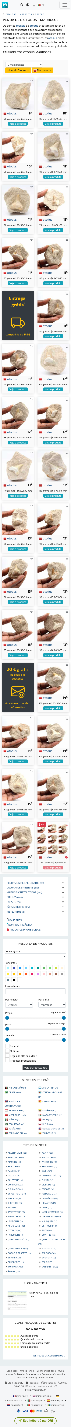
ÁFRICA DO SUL (18, 1133)
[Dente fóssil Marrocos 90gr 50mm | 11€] (18, 200)
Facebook (33, 1382)
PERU (47, 1119)
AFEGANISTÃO (17, 1087)
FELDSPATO (49, 1193)
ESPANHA (49, 1101)
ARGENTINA (50, 1087)
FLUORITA (14, 1198)
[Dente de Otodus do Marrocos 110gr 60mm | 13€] (18, 465)
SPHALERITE (16, 1262)
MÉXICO (14, 1119)
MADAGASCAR (52, 1115)
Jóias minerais (18, 906)
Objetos (15, 897)
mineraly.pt (37, 1404)
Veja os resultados (35, 1067)
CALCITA (14, 1175)
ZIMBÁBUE (49, 1133)
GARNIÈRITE (50, 1198)
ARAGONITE (49, 1166)
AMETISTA (48, 1157)
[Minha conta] (28, 5)
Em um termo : (13, 986)
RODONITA (49, 1248)
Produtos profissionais (25, 929)
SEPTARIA (14, 1257)
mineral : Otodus (17, 70)
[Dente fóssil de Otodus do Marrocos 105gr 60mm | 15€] (18, 784)
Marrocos (26, 14)
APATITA (14, 1166)
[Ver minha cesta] (34, 5)
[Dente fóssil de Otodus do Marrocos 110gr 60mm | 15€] (53, 784)
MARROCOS (17, 1115)
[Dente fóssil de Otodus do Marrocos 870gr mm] (53, 837)
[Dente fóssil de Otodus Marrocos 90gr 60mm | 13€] (18, 519)
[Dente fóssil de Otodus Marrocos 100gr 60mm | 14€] (53, 678)
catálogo (10, 14)
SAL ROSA (48, 1253)
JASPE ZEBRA (16, 1216)
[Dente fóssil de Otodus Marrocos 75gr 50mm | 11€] (18, 359)
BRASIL (15, 1092)
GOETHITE (15, 1202)
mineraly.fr (22, 1395)
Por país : (43, 999)
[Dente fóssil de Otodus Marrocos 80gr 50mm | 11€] (53, 306)
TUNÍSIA (14, 1128)
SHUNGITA (49, 1257)
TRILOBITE (49, 1262)
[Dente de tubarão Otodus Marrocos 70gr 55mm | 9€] (18, 94)
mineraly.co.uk (44, 1395)
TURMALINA (15, 1266)
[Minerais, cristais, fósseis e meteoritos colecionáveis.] (5, 5)
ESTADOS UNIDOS (53, 1128)
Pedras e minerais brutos (25, 882)
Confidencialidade (46, 1370)
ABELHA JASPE (17, 1152)
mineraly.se (57, 1404)
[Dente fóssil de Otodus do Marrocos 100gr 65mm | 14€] (18, 731)
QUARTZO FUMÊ (18, 1239)
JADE (12, 1207)
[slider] (7, 1018)
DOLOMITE (15, 1189)
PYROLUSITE (16, 1234)
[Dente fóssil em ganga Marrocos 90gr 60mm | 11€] (53, 147)
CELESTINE (15, 1180)
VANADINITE (50, 1266)
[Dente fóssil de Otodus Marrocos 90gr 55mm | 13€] (53, 572)
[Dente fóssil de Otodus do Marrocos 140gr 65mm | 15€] (18, 837)
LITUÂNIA (49, 1110)
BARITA (47, 1170)
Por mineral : (12, 999)
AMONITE (14, 1161)
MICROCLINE (16, 1225)
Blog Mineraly (15, 1382)
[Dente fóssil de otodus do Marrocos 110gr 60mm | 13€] (53, 465)
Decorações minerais (23, 887)
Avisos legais (27, 1370)
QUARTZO (49, 1234)
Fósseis (14, 902)
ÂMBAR (14, 1271)
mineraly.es (57, 1400)
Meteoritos (16, 911)
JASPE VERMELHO (52, 1212)
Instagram (50, 1382)
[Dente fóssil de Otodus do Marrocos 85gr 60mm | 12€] (18, 412)
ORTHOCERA (50, 1225)
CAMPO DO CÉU (51, 1175)
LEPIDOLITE (15, 1221)
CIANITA (47, 1180)
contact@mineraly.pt (40, 1386)
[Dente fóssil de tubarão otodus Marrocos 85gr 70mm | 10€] (53, 94)
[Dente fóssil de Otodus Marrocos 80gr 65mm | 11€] (53, 253)
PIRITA (46, 1230)
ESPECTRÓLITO (17, 1193)
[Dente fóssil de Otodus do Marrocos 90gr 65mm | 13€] (53, 519)
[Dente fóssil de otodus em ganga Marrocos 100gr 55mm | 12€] (53, 359)
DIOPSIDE (48, 1184)
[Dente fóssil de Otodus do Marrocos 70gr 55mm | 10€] (18, 147)
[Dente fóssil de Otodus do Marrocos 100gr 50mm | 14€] (53, 731)
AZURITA (14, 1170)
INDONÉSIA (16, 1110)
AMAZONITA (16, 1157)
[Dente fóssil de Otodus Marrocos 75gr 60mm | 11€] (53, 200)
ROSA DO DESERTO (19, 1253)
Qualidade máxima (19, 924)
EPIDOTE (48, 1189)
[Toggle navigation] (64, 5)
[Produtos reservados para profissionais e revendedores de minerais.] (66, 857)
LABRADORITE (51, 1216)
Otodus (39, 14)
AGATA (47, 1152)
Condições (12, 1370)
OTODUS (14, 1230)
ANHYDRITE (49, 1161)
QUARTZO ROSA (18, 1248)
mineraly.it (36, 1400)
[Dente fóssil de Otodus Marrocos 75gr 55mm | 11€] (18, 253)
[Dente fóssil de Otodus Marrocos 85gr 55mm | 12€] (53, 412)
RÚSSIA (47, 1124)
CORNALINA (15, 1184)
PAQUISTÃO (16, 1124)
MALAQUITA (49, 1221)
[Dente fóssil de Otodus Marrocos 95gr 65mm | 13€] (18, 625)
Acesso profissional (53, 1374)
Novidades (14, 920)
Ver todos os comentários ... (49, 1355)
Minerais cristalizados (24, 892)
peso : (8, 1024)
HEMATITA (49, 1202)
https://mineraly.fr (35, 1389)
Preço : (9, 1012)
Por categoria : (13, 951)
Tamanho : (10, 1034)
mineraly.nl (17, 1404)
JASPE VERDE (16, 1212)
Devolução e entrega (28, 1374)
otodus (11, 113)
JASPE (47, 1207)
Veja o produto (17, 123)
